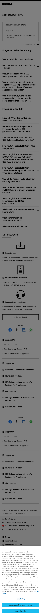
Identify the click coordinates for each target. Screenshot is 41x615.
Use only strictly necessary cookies (20, 605)
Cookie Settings (20, 599)
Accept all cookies (20, 611)
